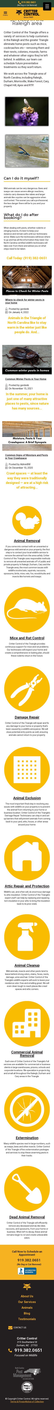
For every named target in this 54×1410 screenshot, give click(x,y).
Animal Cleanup (27, 965)
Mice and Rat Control (27, 638)
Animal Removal (27, 541)
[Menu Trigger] (47, 6)
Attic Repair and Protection (27, 886)
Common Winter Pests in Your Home (25, 379)
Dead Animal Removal (27, 1217)
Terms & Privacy (18, 1401)
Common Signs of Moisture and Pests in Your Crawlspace (26, 457)
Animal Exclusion (27, 798)
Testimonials (27, 1319)
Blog (27, 1313)
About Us (27, 1296)
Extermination (27, 1138)
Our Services (27, 1302)
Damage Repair (27, 717)
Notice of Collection (35, 1401)
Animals (27, 1307)
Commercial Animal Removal (27, 1054)
